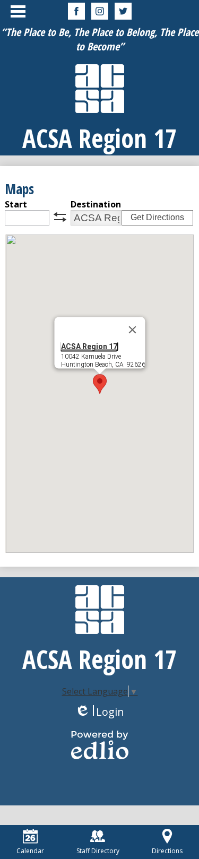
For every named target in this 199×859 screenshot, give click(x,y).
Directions (167, 850)
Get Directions (157, 217)
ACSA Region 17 (88, 346)
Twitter (123, 11)
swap (60, 217)
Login (99, 711)
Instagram (99, 11)
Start (16, 204)
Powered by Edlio (99, 744)
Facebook (76, 11)
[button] (100, 384)
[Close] (132, 330)
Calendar (30, 850)
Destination (96, 204)
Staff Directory (97, 850)
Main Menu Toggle (18, 11)
